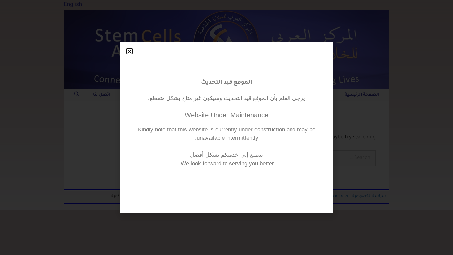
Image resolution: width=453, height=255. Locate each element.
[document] (226, 127)
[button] (129, 51)
